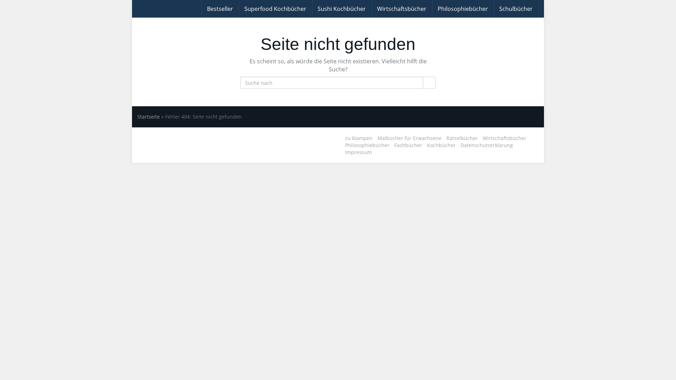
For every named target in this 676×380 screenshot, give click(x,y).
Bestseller (220, 9)
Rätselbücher (462, 138)
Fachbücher (408, 145)
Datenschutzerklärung (487, 145)
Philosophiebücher (463, 9)
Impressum (358, 152)
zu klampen (359, 138)
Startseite (148, 116)
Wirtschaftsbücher (401, 9)
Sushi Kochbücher (342, 9)
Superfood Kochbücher (275, 9)
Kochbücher (441, 145)
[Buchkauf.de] (137, 9)
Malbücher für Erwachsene (409, 138)
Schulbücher (516, 9)
